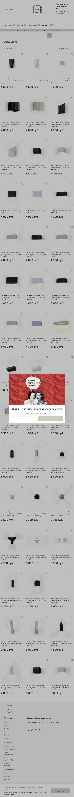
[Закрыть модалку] (62, 377)
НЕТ (23, 419)
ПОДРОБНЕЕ (50, 419)
